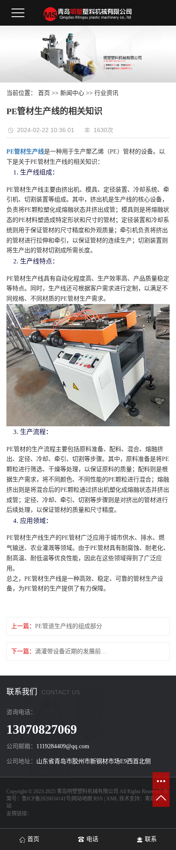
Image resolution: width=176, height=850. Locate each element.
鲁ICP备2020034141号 (46, 799)
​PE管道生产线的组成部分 (68, 626)
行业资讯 (106, 93)
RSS (98, 799)
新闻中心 (72, 93)
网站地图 (82, 799)
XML (112, 799)
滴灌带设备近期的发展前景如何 (73, 651)
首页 (44, 93)
